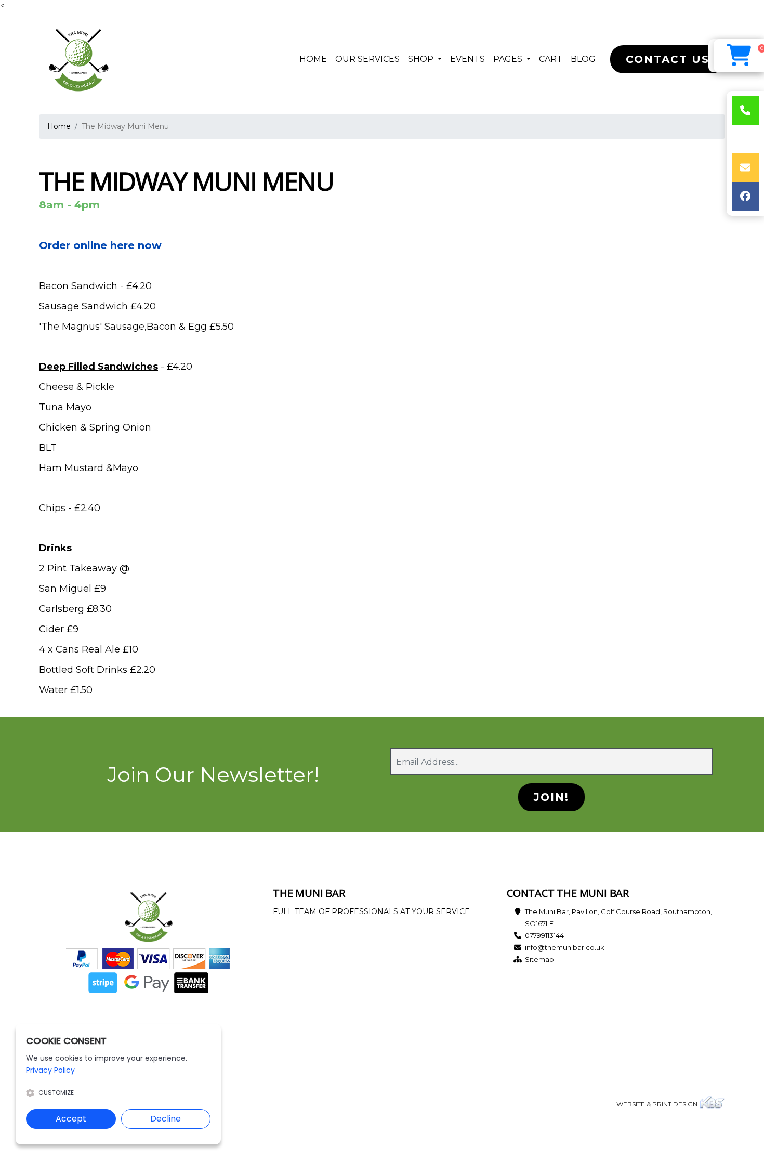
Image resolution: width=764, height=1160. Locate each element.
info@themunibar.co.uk (564, 947)
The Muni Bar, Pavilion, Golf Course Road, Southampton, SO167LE (618, 917)
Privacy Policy (50, 1070)
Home (315, 59)
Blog (583, 59)
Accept (71, 1119)
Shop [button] (422, 59)
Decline (165, 1119)
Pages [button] (508, 59)
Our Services (367, 59)
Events (467, 59)
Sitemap (539, 959)
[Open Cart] (739, 55)
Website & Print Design (657, 1104)
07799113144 (544, 935)
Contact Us (667, 59)
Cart (550, 59)
